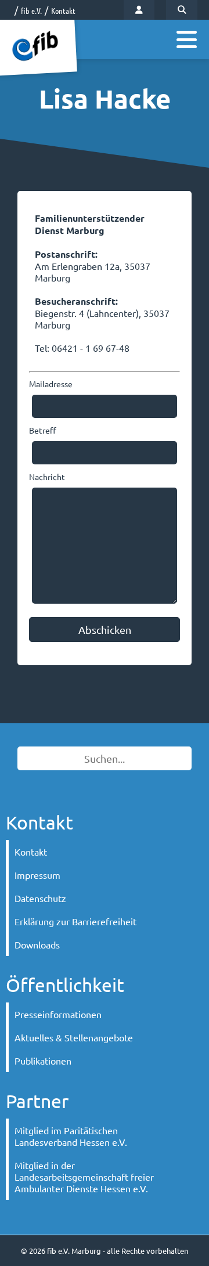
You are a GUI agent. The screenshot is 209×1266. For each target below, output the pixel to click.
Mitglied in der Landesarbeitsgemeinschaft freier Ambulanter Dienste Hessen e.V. (84, 1176)
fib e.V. (31, 10)
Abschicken (104, 629)
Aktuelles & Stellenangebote (74, 1037)
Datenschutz (40, 898)
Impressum (37, 875)
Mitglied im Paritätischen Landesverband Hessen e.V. (71, 1136)
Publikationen (43, 1060)
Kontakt (63, 10)
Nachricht (47, 476)
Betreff (42, 430)
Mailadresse (51, 383)
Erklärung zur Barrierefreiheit (75, 921)
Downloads (37, 944)
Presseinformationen (58, 1014)
